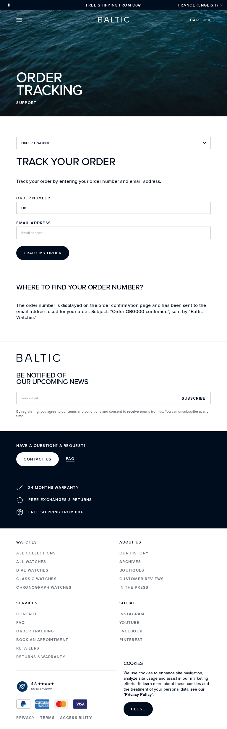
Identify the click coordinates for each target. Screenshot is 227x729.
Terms (47, 717)
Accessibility (76, 717)
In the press (134, 587)
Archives (130, 561)
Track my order (42, 253)
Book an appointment (42, 639)
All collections (36, 553)
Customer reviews (141, 579)
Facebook (130, 631)
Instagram (132, 614)
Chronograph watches (44, 587)
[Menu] (19, 20)
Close (138, 709)
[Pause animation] (9, 5)
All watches (31, 561)
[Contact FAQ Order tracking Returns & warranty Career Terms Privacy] (113, 143)
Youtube (129, 622)
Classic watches (36, 579)
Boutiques (132, 570)
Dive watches (32, 570)
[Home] (113, 20)
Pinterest (131, 639)
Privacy (25, 717)
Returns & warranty (40, 657)
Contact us (37, 459)
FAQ (70, 459)
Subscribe (194, 398)
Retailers (27, 648)
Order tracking (35, 631)
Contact (26, 614)
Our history (133, 553)
